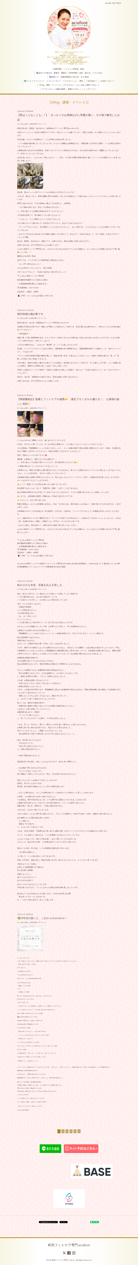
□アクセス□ (68, 85)
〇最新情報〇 (57, 69)
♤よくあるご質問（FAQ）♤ (87, 85)
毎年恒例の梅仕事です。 (31, 314)
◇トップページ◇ (89, 89)
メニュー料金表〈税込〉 (76, 69)
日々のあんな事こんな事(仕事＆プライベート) (31, 124)
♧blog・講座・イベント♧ (50, 85)
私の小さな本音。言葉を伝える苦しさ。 (41, 585)
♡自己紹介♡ (91, 81)
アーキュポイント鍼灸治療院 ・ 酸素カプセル (60, 89)
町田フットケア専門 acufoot (69, 1245)
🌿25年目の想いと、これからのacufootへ (42, 918)
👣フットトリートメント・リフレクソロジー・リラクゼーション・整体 (53, 81)
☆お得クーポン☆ (106, 81)
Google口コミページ (32, 1061)
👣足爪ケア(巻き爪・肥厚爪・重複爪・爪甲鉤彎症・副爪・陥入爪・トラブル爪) (69, 73)
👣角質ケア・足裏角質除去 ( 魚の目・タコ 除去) (69, 77)
